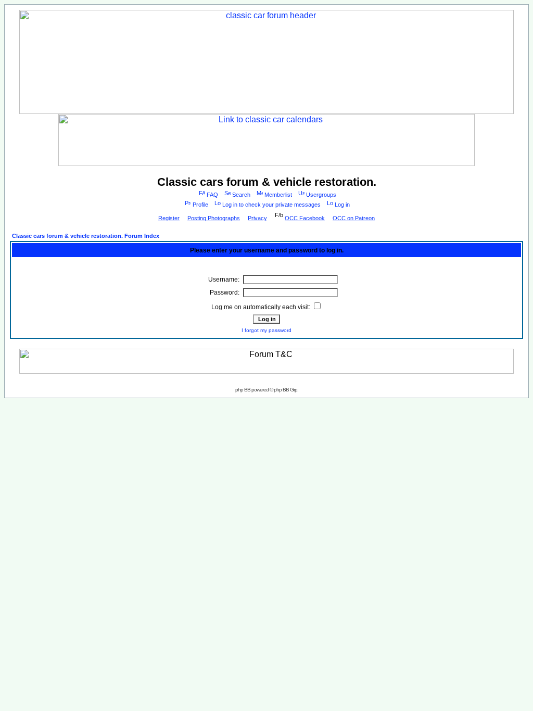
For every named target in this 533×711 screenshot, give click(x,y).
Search (241, 195)
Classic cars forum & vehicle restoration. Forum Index (85, 236)
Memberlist (278, 195)
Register (169, 218)
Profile (200, 204)
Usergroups (321, 195)
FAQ (212, 195)
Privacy (257, 218)
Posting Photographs (213, 218)
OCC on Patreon (354, 218)
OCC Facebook (305, 218)
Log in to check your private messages (271, 204)
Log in (342, 204)
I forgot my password (266, 330)
